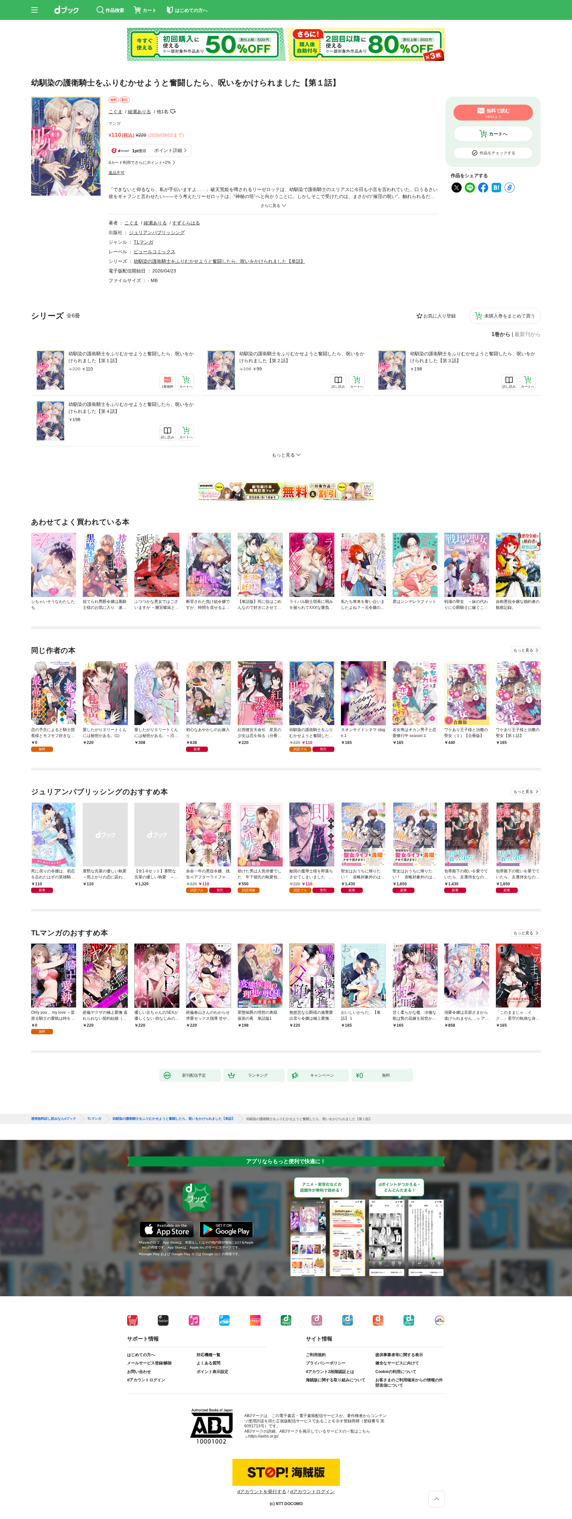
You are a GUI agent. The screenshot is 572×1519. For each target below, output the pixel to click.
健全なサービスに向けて (397, 1363)
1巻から (501, 334)
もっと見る (523, 650)
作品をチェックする (497, 153)
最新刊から (527, 334)
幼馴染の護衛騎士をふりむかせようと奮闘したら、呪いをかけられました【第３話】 (472, 357)
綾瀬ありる (139, 111)
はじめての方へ (141, 1354)
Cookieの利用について (395, 1371)
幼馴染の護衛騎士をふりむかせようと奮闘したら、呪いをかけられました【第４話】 (131, 408)
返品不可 (116, 173)
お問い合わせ (139, 1371)
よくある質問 (208, 1363)
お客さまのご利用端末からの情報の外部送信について (409, 1383)
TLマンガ (143, 242)
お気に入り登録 (439, 315)
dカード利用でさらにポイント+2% (140, 162)
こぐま (115, 111)
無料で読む (498, 113)
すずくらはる (186, 222)
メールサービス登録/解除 (149, 1363)
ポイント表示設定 (212, 1371)
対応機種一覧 (208, 1354)
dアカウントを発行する (261, 1491)
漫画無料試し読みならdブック (53, 1118)
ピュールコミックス (154, 251)
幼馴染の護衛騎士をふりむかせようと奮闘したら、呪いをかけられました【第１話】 (131, 357)
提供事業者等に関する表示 (399, 1354)
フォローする (173, 111)
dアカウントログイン (146, 1380)
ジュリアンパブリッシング (157, 232)
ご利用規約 (316, 1354)
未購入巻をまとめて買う (509, 315)
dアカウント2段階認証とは (330, 1371)
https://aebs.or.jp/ (263, 1436)
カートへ (498, 133)
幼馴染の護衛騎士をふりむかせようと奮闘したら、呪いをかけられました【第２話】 (301, 357)
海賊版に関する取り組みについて (335, 1380)
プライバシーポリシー (326, 1363)
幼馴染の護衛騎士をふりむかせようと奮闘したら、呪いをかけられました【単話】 (219, 261)
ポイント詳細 (168, 150)
